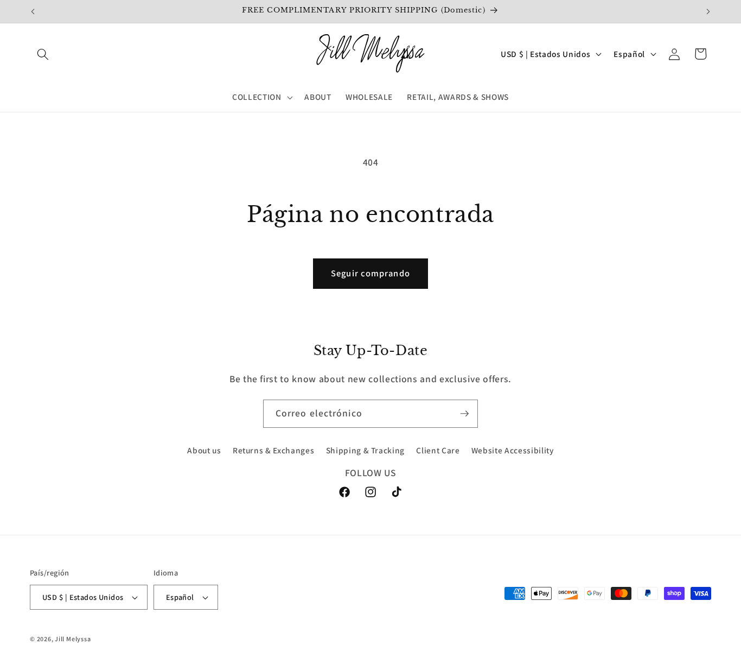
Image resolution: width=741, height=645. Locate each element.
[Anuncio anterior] (33, 11)
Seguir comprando (370, 273)
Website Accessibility (512, 450)
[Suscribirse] (464, 414)
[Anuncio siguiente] (708, 11)
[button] (43, 54)
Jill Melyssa (73, 639)
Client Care (437, 450)
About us (204, 450)
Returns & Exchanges (274, 450)
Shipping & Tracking (365, 450)
